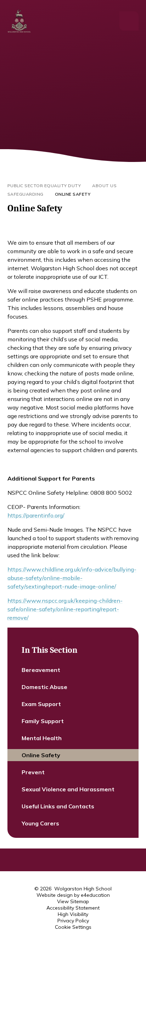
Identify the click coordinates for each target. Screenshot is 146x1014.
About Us (104, 185)
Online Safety (73, 194)
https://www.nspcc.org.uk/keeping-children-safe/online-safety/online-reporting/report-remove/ (65, 609)
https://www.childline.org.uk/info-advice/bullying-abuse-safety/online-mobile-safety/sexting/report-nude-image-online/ (71, 578)
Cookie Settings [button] (73, 927)
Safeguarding (25, 194)
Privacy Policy (73, 920)
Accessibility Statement (73, 908)
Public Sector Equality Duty (44, 185)
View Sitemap (73, 901)
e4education (95, 895)
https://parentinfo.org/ (35, 515)
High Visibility (73, 914)
